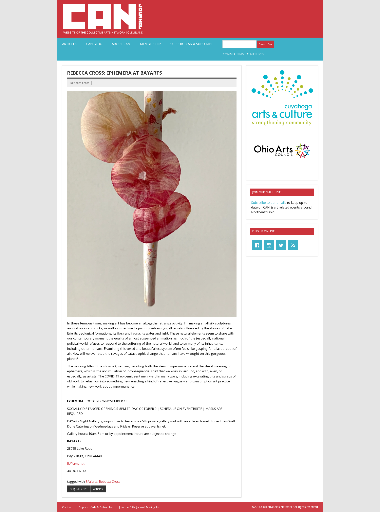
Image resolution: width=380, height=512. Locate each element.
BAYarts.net (76, 463)
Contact (67, 507)
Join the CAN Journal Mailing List (140, 507)
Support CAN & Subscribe (191, 44)
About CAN (121, 44)
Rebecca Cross (79, 83)
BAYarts (91, 481)
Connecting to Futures (243, 54)
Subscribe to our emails (268, 202)
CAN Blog (94, 44)
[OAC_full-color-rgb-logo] (282, 159)
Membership (150, 44)
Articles (69, 44)
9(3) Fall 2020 (78, 489)
